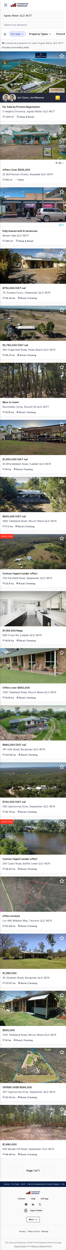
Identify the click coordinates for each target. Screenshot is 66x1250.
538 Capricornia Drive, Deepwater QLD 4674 (28, 806)
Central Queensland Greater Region (43, 1184)
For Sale (15, 1184)
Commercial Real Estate (19, 5)
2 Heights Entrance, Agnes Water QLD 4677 (28, 111)
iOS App (44, 1199)
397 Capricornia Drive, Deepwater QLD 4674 (28, 1091)
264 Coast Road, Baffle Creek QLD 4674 (26, 863)
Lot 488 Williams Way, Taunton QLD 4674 (27, 920)
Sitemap (44, 1231)
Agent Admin (36, 1210)
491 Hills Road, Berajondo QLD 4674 (23, 749)
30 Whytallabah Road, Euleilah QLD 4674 (26, 463)
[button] (4, 72)
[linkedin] (33, 1204)
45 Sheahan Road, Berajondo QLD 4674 (25, 977)
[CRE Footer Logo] (33, 1192)
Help (33, 1199)
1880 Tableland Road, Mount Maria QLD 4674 (29, 521)
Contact (21, 1199)
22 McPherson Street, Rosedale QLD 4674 (27, 174)
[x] (40, 1204)
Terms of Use (33, 1231)
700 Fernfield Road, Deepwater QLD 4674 (27, 578)
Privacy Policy (20, 1246)
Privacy (22, 1231)
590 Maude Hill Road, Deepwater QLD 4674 (28, 1149)
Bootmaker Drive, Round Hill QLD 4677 (25, 406)
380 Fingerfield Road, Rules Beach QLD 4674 (28, 349)
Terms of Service (38, 1246)
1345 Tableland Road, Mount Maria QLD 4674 (29, 692)
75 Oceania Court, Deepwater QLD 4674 (26, 292)
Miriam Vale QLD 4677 (15, 235)
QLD (23, 1184)
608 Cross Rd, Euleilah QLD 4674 (22, 635)
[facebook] (26, 1204)
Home (6, 1184)
